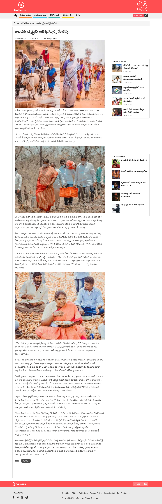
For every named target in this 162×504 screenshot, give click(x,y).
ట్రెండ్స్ (78, 15)
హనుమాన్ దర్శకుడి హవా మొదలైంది (134, 160)
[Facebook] (139, 3)
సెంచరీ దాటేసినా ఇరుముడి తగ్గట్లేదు (134, 173)
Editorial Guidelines (80, 493)
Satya (24, 39)
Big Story (26, 461)
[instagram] (145, 9)
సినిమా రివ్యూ (68, 15)
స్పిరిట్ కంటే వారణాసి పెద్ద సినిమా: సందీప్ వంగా (133, 184)
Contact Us (125, 493)
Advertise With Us (111, 493)
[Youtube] (139, 9)
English (138, 15)
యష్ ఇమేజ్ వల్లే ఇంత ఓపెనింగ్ (133, 205)
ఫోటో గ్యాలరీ (54, 15)
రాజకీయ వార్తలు (40, 15)
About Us (65, 493)
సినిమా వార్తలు (25, 15)
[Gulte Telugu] (21, 6)
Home (15, 15)
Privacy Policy (96, 493)
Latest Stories (119, 61)
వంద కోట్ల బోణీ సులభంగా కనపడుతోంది (130, 195)
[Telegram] (26, 498)
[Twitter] (145, 3)
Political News (28, 23)
